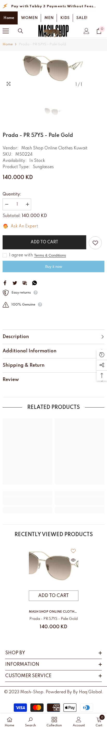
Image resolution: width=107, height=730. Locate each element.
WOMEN (29, 18)
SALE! (81, 18)
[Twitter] (14, 283)
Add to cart (44, 242)
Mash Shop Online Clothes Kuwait (54, 148)
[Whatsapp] (34, 283)
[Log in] (86, 31)
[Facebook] (5, 283)
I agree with (21, 255)
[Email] (24, 283)
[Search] (20, 31)
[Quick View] (73, 560)
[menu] (6, 31)
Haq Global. (91, 692)
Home (8, 18)
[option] (53, 70)
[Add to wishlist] (95, 242)
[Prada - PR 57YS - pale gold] (53, 568)
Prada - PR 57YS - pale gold (53, 619)
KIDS (65, 18)
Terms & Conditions (50, 255)
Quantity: (12, 194)
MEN (49, 18)
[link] (27, 501)
